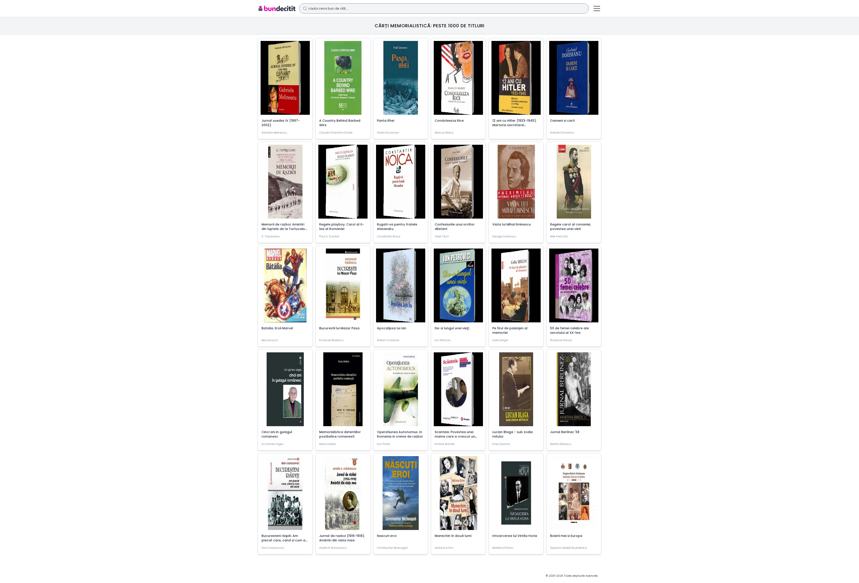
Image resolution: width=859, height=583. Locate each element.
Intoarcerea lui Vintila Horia (514, 536)
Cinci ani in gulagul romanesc (277, 434)
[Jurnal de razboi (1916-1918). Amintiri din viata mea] (343, 495)
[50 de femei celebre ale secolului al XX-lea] (573, 287)
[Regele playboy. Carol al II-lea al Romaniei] (343, 183)
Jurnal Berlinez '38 (564, 432)
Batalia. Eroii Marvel (277, 328)
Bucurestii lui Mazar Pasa (339, 328)
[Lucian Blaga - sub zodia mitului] (516, 391)
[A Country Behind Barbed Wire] (343, 79)
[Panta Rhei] (400, 79)
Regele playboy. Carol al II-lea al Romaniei (341, 226)
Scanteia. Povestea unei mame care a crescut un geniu (455, 436)
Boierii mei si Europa (566, 536)
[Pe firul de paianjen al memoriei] (516, 287)
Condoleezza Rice (449, 120)
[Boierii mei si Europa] (573, 495)
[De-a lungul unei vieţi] (458, 287)
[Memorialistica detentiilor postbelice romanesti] (343, 391)
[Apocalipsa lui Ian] (400, 287)
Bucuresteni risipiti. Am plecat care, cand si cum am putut (285, 540)
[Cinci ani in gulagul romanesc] (285, 391)
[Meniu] (596, 8)
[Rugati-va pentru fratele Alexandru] (400, 183)
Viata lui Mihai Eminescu (511, 224)
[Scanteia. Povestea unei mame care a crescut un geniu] (458, 391)
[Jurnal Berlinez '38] (573, 391)
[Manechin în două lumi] (458, 495)
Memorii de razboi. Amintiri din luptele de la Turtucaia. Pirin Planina (283, 229)
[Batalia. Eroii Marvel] (285, 287)
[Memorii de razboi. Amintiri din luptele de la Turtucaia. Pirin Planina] (285, 183)
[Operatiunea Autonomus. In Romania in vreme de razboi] (400, 391)
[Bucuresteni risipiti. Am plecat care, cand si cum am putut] (285, 495)
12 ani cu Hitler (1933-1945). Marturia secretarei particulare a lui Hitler (514, 125)
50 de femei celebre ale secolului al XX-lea (569, 330)
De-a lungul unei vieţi (452, 328)
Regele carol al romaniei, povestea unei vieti (570, 226)
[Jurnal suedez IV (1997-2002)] (285, 79)
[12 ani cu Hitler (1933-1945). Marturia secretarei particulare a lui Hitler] (516, 79)
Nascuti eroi (386, 536)
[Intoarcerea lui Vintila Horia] (516, 495)
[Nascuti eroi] (400, 495)
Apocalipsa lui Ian (391, 328)
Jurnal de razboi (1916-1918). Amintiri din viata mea (342, 538)
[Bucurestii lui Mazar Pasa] (343, 287)
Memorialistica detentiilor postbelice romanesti (340, 434)
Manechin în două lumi (453, 536)
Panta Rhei (385, 120)
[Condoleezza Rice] (458, 79)
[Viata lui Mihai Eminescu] (516, 183)
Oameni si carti (562, 120)
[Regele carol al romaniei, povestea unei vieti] (573, 183)
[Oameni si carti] (573, 79)
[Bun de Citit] (277, 8)
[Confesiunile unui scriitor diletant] (458, 183)
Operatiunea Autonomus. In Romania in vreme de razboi (400, 434)
